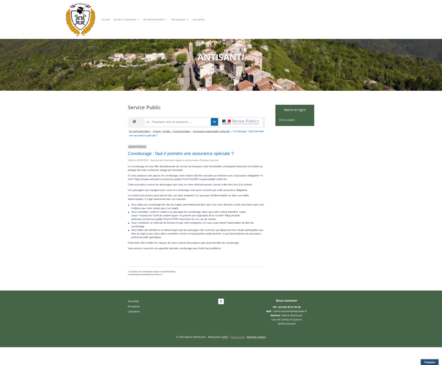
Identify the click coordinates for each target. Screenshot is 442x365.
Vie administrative (153, 19)
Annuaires (199, 19)
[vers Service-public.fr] (240, 122)
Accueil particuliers (140, 131)
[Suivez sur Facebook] (221, 301)
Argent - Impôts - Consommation (172, 131)
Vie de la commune (125, 19)
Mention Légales (256, 337)
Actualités (133, 301)
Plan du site (238, 337)
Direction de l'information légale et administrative (152, 271)
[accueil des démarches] (134, 121)
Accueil (106, 19)
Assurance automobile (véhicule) (212, 131)
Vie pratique (178, 19)
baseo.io (158, 274)
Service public (287, 120)
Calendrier (134, 311)
